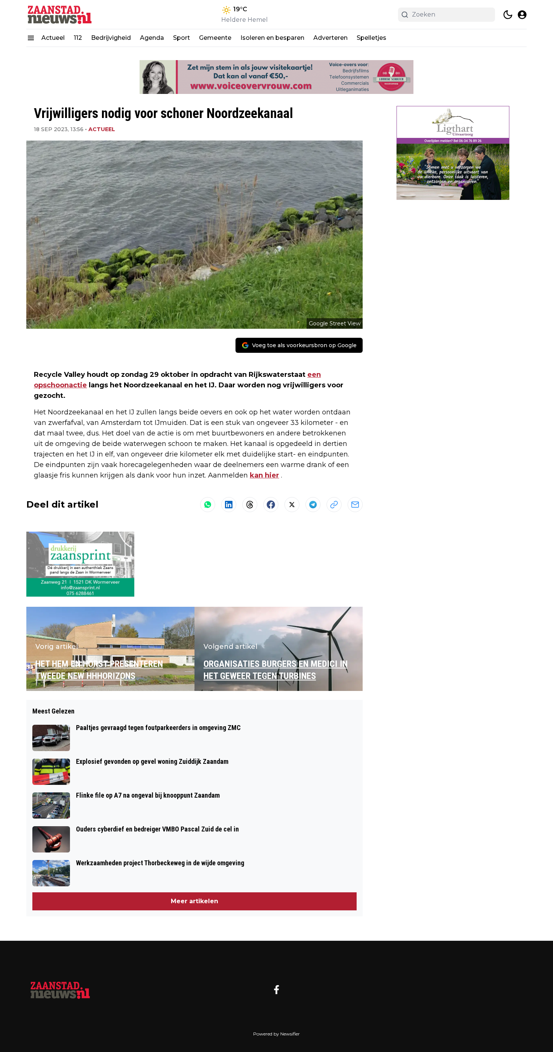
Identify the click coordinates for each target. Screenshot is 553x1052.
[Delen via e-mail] (355, 504)
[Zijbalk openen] (30, 37)
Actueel (53, 37)
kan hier (264, 475)
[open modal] (522, 14)
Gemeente (215, 37)
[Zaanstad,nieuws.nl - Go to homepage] (60, 989)
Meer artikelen (194, 901)
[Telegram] (313, 504)
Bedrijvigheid (111, 37)
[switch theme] (508, 14)
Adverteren (330, 37)
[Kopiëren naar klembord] (334, 504)
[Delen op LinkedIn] (228, 504)
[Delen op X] (291, 504)
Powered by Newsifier (276, 1034)
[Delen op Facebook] (270, 504)
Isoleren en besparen (272, 37)
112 (78, 37)
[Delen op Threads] (249, 504)
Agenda (152, 37)
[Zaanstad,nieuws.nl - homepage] (60, 14)
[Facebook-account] (276, 989)
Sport (181, 37)
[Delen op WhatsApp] (207, 504)
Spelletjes (371, 37)
